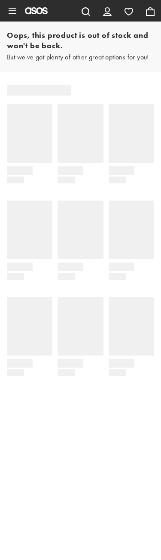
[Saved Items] (129, 11)
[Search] (86, 11)
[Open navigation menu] (12, 11)
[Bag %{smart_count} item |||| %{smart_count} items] (150, 11)
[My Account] (107, 11)
